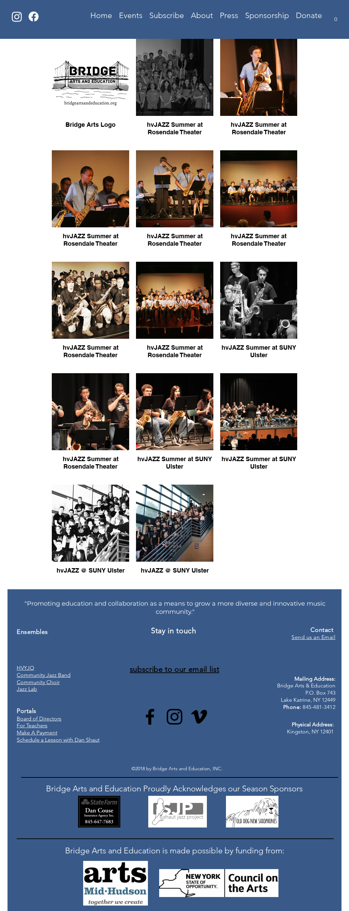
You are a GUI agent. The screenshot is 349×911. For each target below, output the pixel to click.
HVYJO (25, 668)
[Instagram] (17, 16)
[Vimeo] (199, 716)
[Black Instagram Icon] (174, 716)
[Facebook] (33, 16)
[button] (336, 17)
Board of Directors (39, 718)
